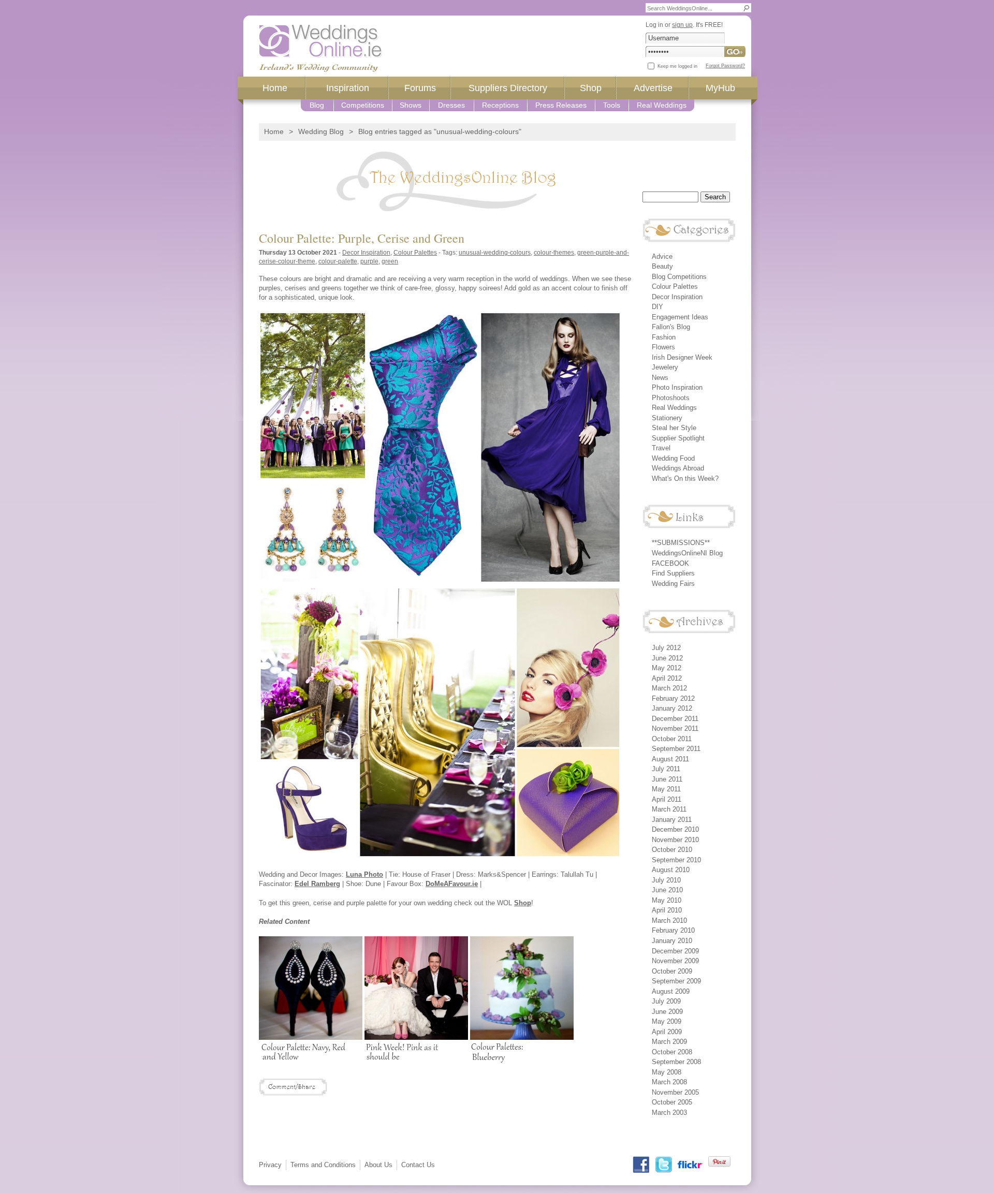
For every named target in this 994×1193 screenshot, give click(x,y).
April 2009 (667, 1032)
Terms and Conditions (323, 1165)
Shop (591, 88)
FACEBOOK (670, 563)
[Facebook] (641, 1164)
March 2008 (669, 1082)
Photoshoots (671, 398)
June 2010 (667, 890)
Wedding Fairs (673, 583)
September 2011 (676, 749)
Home (274, 88)
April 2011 (666, 799)
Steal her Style (674, 428)
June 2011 (667, 779)
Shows (410, 105)
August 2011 (670, 759)
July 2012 (666, 648)
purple (369, 261)
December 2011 (675, 719)
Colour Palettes (415, 252)
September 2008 (676, 1062)
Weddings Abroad (678, 468)
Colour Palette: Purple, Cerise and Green (361, 238)
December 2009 (675, 951)
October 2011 (672, 739)
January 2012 (672, 708)
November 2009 (675, 961)
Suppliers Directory (508, 88)
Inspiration (347, 88)
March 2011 (669, 809)
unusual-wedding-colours (495, 252)
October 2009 (672, 971)
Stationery (667, 418)
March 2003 (669, 1112)
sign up (682, 24)
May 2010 (666, 900)
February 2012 (673, 698)
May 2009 (666, 1021)
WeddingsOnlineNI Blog (687, 553)
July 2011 (666, 769)
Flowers (663, 347)
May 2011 (666, 789)
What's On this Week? (685, 478)
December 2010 (675, 829)
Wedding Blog (321, 131)
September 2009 (676, 981)
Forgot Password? (725, 65)
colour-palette (337, 261)
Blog (317, 105)
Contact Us (418, 1165)
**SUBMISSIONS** (681, 543)
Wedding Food (673, 458)
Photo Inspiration (677, 387)
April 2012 (667, 678)
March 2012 (669, 688)
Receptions (500, 105)
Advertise (653, 88)
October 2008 (672, 1052)
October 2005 (672, 1102)
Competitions (362, 105)
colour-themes (554, 252)
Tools (611, 105)
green (390, 261)
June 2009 (667, 1011)
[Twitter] (663, 1164)
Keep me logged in (677, 66)
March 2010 (669, 920)
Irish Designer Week (682, 357)
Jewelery (665, 367)
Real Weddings (661, 105)
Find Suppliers (673, 573)
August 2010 (671, 870)
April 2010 (667, 910)
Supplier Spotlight (678, 438)
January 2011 (672, 819)
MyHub (720, 88)
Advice (662, 256)
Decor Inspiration (366, 252)
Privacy (270, 1165)
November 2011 (675, 728)
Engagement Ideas (680, 317)
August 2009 (671, 991)
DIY (657, 307)
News (660, 377)
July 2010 (666, 880)
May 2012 (666, 668)
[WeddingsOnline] (321, 48)
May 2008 (666, 1072)
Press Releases (561, 105)
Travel (661, 448)
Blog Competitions (679, 277)
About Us (378, 1165)
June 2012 (667, 658)
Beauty (662, 266)
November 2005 (675, 1092)
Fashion (664, 337)
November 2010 (675, 840)
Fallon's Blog (671, 327)
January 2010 (672, 941)
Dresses (451, 105)
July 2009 (666, 1001)
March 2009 (669, 1041)
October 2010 (672, 849)
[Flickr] (690, 1164)
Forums (420, 88)
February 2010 (673, 930)
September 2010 (676, 860)
